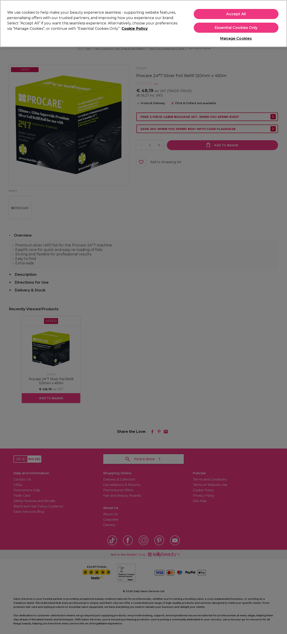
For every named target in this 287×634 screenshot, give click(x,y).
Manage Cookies (236, 38)
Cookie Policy (135, 28)
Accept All (236, 14)
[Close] (280, 23)
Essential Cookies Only (236, 28)
